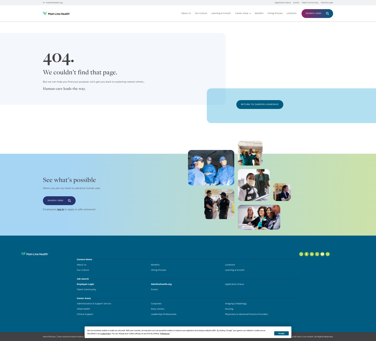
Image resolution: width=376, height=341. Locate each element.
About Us (186, 13)
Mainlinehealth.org (161, 284)
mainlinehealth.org (54, 2)
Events (296, 2)
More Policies (49, 336)
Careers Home (84, 259)
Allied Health (83, 309)
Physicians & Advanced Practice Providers (246, 314)
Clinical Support (85, 314)
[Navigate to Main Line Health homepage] (34, 253)
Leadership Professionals (163, 314)
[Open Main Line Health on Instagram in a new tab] (301, 254)
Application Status (283, 2)
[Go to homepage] (56, 13)
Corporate (156, 303)
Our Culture (201, 13)
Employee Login (85, 284)
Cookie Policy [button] (105, 334)
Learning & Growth (221, 13)
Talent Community (310, 2)
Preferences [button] (164, 334)
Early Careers (157, 309)
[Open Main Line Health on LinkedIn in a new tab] (312, 254)
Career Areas (241, 13)
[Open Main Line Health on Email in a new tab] (328, 254)
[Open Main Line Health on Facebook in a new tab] (306, 254)
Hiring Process (275, 13)
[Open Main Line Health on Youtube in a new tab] (322, 254)
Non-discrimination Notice (71, 336)
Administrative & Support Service (94, 303)
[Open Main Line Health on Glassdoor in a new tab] (317, 254)
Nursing (229, 309)
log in (60, 209)
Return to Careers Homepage (260, 104)
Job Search (83, 279)
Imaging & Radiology (236, 303)
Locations (292, 13)
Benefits (259, 13)
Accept (281, 333)
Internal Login (327, 2)
